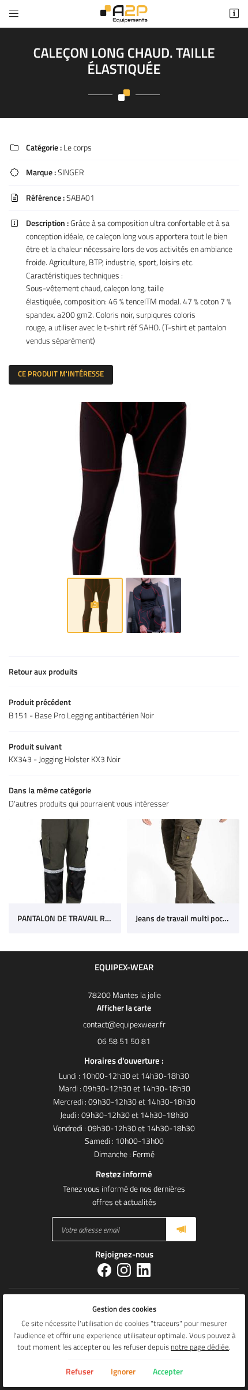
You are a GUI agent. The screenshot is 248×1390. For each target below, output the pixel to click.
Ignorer (123, 1371)
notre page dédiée (200, 1347)
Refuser (79, 1371)
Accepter (168, 1371)
